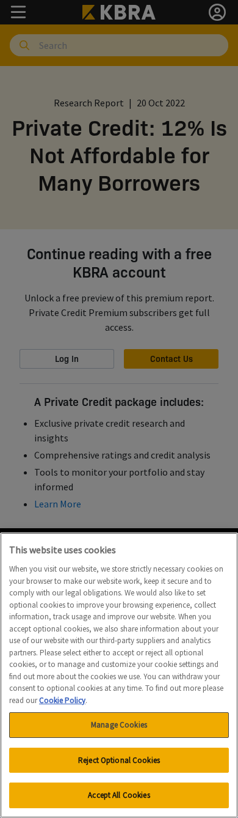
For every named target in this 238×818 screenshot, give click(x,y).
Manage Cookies (119, 725)
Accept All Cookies (119, 795)
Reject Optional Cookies (119, 760)
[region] (119, 675)
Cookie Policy (62, 700)
